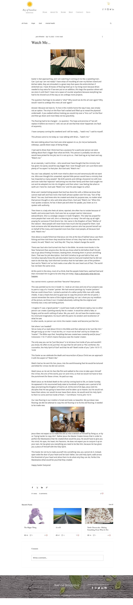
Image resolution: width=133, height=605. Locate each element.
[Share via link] (47, 487)
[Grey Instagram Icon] (108, 9)
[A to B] (67, 516)
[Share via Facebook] (32, 487)
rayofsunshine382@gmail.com (100, 584)
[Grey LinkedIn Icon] (113, 9)
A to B (58, 527)
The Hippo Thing (30, 527)
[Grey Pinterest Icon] (105, 9)
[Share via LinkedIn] (42, 487)
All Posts (24, 23)
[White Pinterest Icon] (95, 587)
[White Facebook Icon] (92, 587)
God (40, 23)
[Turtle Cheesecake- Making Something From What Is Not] (99, 516)
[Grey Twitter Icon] (110, 9)
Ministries (29, 13)
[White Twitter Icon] (98, 587)
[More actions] (102, 36)
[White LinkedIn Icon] (102, 587)
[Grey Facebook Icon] (103, 9)
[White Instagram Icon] (105, 587)
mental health (50, 23)
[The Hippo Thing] (36, 516)
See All (111, 504)
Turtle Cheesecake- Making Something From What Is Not (97, 528)
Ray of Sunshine (66, 585)
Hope (33, 23)
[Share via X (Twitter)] (37, 487)
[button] (108, 3)
